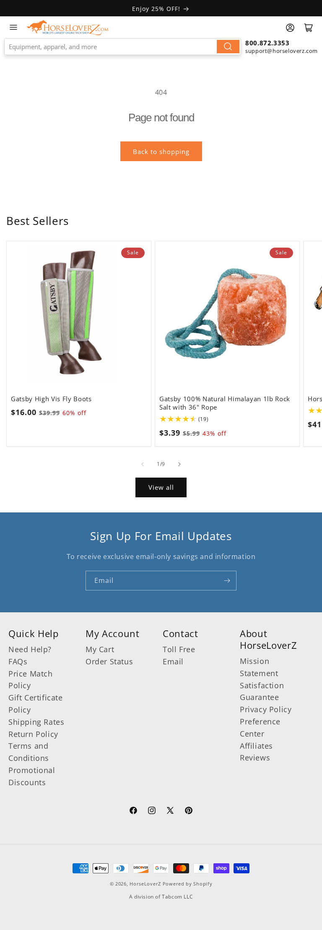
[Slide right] (179, 464)
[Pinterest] (188, 811)
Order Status (109, 661)
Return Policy (33, 734)
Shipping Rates (36, 722)
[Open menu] (13, 27)
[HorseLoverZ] (67, 27)
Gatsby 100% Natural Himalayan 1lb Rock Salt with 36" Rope (224, 403)
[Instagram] (152, 811)
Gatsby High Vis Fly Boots (51, 399)
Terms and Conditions (28, 752)
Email (173, 661)
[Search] (228, 46)
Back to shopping (161, 151)
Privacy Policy (265, 709)
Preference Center (260, 727)
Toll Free (179, 649)
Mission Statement (259, 667)
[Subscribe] (227, 580)
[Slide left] (142, 464)
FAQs (17, 661)
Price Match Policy (30, 680)
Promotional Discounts (31, 776)
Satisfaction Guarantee (262, 691)
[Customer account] (290, 28)
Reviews (255, 757)
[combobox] (122, 46)
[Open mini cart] (308, 28)
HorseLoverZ (145, 883)
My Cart (100, 649)
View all (161, 487)
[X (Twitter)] (170, 811)
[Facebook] (133, 811)
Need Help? (30, 649)
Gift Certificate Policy (35, 703)
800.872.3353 (267, 43)
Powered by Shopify (188, 883)
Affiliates (256, 746)
